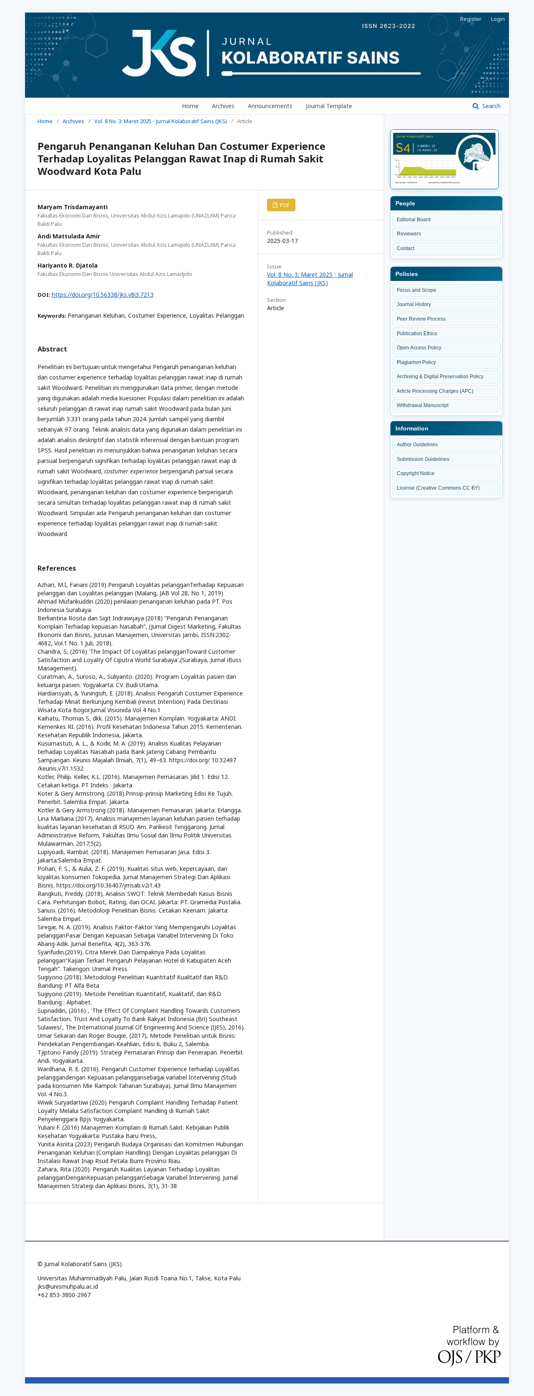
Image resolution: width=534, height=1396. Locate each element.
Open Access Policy (419, 348)
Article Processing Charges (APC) (435, 391)
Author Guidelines (417, 445)
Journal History (414, 304)
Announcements (270, 106)
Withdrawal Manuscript (422, 405)
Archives (223, 106)
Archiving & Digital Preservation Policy (440, 376)
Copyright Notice (416, 473)
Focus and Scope (416, 290)
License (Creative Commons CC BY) (438, 488)
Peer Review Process (421, 319)
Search (491, 106)
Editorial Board (414, 220)
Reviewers (409, 234)
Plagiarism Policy (416, 362)
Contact (405, 248)
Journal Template (329, 106)
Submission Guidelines (423, 459)
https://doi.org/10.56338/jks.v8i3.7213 (103, 294)
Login (498, 19)
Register (470, 19)
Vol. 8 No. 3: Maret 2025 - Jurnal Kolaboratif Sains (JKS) (160, 121)
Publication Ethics (417, 333)
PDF (284, 205)
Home (190, 106)
